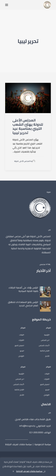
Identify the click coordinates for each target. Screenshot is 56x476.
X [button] (13, 471)
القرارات (46, 379)
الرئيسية (46, 334)
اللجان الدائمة (44, 350)
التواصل (46, 395)
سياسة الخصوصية (42, 444)
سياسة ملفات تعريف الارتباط (18, 444)
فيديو (47, 389)
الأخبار (47, 356)
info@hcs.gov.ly (27, 426)
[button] (6, 5)
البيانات (47, 373)
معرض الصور (44, 384)
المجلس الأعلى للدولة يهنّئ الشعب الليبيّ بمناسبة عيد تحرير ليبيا (27, 126)
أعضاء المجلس (44, 345)
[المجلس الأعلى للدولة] (47, 4)
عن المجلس (45, 340)
